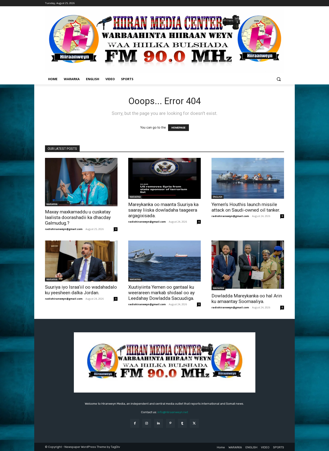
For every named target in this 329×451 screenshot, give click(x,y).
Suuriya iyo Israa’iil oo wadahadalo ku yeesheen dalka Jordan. (81, 289)
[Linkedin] (158, 423)
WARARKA (52, 204)
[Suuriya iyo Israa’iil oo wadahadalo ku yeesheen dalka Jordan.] (81, 261)
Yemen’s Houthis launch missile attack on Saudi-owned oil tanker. (246, 207)
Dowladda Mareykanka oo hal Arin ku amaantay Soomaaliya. (247, 298)
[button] (278, 79)
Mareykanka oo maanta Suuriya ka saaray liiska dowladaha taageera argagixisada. (163, 210)
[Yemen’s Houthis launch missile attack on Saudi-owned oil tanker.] (248, 178)
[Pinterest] (170, 423)
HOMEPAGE (178, 127)
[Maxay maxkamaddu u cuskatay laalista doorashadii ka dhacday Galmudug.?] (81, 182)
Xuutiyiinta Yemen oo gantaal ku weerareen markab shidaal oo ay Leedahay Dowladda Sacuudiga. (161, 292)
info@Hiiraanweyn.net (173, 412)
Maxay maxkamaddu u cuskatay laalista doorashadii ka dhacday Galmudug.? (78, 217)
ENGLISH (217, 196)
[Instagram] (146, 423)
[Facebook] (134, 423)
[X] (194, 423)
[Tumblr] (182, 423)
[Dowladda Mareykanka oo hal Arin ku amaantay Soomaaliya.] (248, 265)
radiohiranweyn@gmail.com (63, 229)
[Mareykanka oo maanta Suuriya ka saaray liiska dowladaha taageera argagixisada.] (164, 178)
